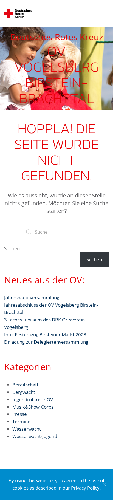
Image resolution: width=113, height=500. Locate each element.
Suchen (12, 248)
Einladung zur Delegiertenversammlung (46, 342)
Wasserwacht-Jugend (34, 436)
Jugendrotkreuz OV (32, 399)
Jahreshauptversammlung (31, 297)
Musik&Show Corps (32, 407)
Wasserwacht (26, 429)
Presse (19, 414)
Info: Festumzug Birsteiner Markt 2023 (45, 334)
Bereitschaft (25, 385)
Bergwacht (23, 392)
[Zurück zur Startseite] (18, 13)
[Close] (104, 484)
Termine (21, 421)
